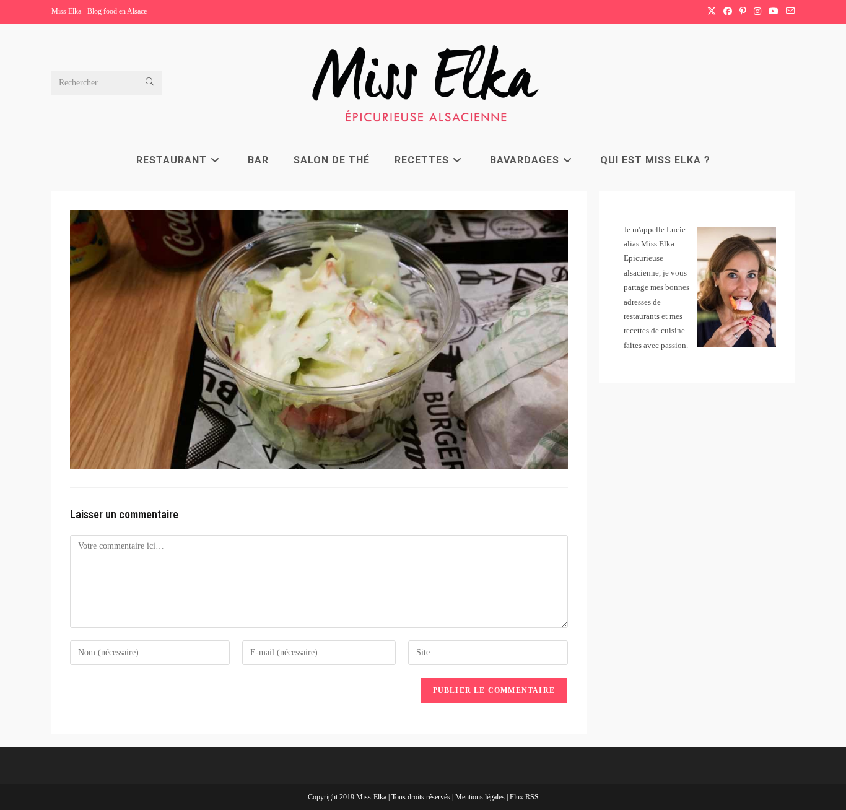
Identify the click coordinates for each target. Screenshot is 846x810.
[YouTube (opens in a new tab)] (773, 12)
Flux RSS (524, 797)
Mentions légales (481, 797)
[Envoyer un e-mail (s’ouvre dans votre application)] (788, 12)
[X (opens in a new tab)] (712, 12)
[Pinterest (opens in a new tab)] (743, 12)
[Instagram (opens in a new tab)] (757, 12)
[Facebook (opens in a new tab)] (728, 12)
